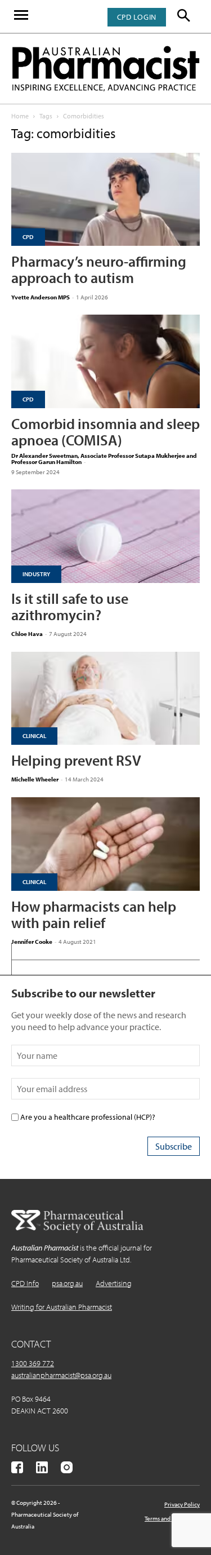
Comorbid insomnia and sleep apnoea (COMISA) (105, 431)
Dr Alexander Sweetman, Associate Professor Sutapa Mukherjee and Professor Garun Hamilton (104, 459)
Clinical (34, 736)
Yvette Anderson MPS (40, 297)
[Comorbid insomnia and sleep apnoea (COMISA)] (105, 361)
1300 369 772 (32, 1363)
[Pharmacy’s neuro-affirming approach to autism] (105, 199)
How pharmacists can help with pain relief (93, 914)
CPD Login (136, 17)
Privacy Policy (182, 1504)
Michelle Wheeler (35, 779)
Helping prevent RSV (76, 760)
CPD (28, 237)
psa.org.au (67, 1283)
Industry (36, 574)
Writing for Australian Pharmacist (61, 1307)
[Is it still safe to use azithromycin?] (105, 535)
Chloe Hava (27, 634)
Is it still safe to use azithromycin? (69, 606)
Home (20, 116)
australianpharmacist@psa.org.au (61, 1375)
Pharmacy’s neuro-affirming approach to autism (98, 269)
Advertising (114, 1283)
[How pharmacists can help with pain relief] (105, 843)
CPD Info (25, 1283)
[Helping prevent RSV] (105, 698)
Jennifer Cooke (31, 942)
